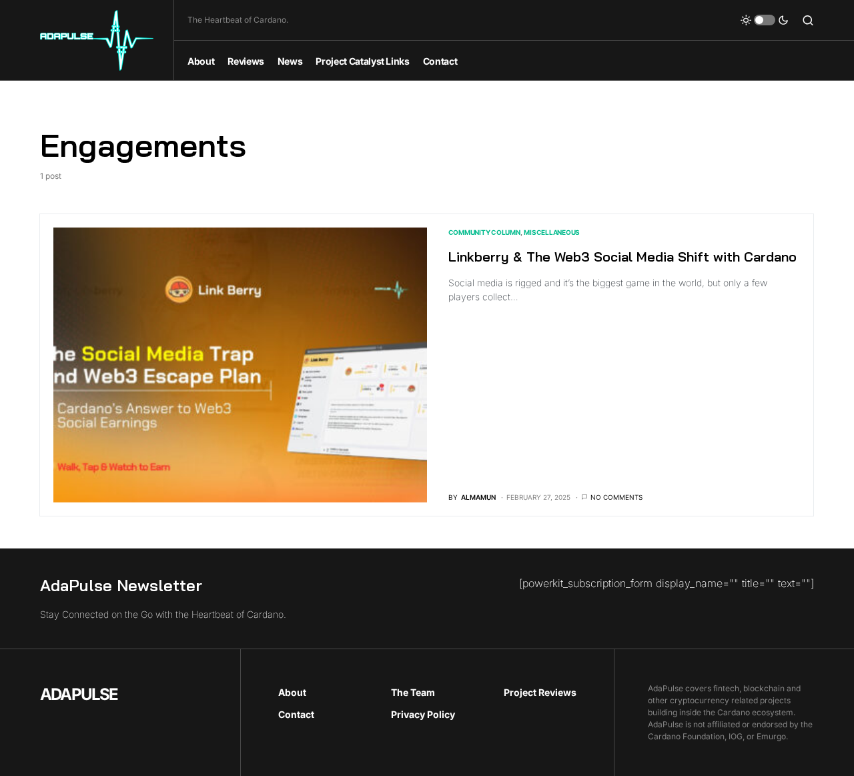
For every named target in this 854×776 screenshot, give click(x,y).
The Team (413, 692)
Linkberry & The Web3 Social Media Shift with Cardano (622, 256)
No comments (616, 497)
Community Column (484, 232)
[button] (765, 20)
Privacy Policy (423, 714)
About (292, 692)
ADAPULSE (79, 694)
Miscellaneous (552, 232)
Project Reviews (540, 692)
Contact (296, 714)
